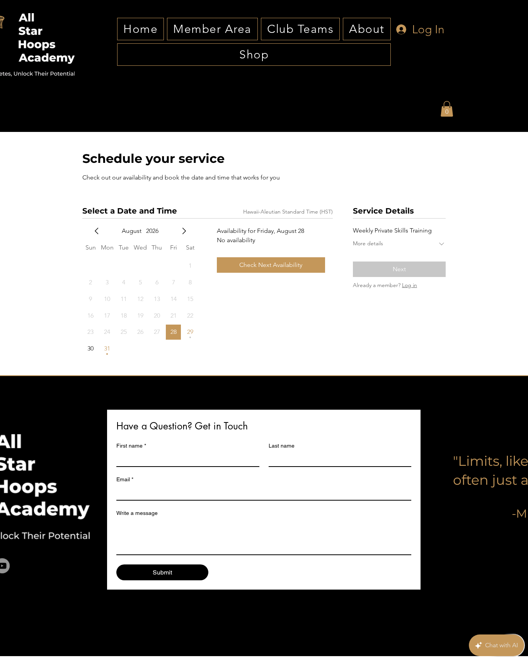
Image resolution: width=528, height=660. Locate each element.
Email (124, 479)
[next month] (184, 231)
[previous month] (96, 231)
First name (131, 446)
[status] (288, 212)
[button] (446, 109)
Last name (282, 446)
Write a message (137, 513)
